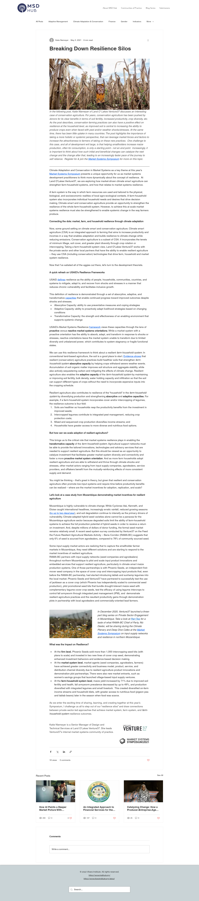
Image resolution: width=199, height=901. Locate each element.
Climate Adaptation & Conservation (88, 21)
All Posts (39, 21)
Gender (124, 21)
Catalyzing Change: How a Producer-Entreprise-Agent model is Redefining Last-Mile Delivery (142, 808)
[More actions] (148, 40)
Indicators (137, 21)
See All (160, 775)
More (149, 21)
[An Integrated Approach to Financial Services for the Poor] (99, 791)
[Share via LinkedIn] (64, 751)
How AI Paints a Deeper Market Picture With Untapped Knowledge (52, 808)
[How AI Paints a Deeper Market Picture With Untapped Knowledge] (55, 791)
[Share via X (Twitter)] (57, 751)
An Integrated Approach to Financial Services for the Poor (98, 808)
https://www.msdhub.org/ (99, 875)
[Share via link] (70, 751)
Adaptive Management (58, 21)
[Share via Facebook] (50, 751)
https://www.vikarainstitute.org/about (99, 879)
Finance (112, 21)
